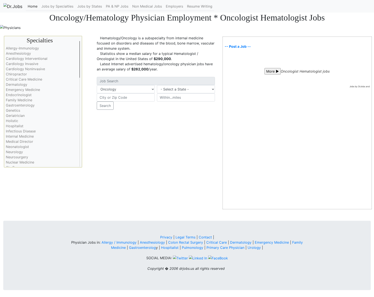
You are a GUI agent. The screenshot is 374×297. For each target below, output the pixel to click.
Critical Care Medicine (24, 79)
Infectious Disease (21, 131)
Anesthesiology (18, 53)
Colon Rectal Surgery (185, 242)
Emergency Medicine (23, 89)
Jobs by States (89, 6)
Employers (174, 6)
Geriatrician (15, 115)
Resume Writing (199, 6)
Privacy (166, 237)
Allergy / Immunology (119, 242)
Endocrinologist (19, 95)
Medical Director (19, 141)
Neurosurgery (17, 157)
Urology (254, 247)
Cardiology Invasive (22, 64)
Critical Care (216, 242)
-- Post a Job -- (238, 46)
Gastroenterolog (142, 247)
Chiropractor (16, 74)
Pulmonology (193, 247)
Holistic (12, 121)
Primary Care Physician (225, 247)
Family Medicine (19, 100)
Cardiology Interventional (26, 58)
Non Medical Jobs (147, 6)
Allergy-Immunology (22, 48)
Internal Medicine (20, 136)
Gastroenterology (20, 105)
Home (32, 6)
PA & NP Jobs (117, 6)
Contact (205, 237)
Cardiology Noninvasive (25, 69)
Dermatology (16, 84)
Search (105, 105)
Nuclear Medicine (20, 162)
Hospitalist (14, 126)
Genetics (13, 110)
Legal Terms (185, 237)
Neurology (14, 152)
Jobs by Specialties (57, 6)
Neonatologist (17, 147)
